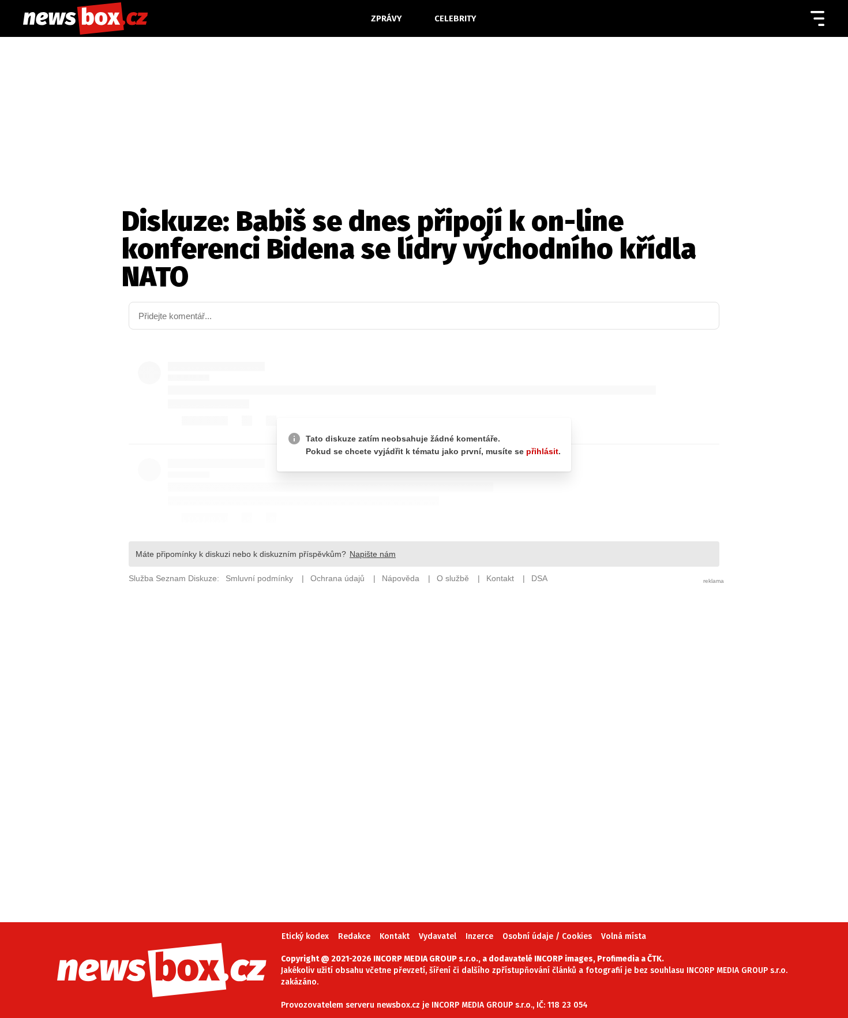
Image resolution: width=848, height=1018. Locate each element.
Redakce (354, 936)
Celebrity (455, 18)
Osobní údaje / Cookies (547, 936)
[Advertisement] (424, 736)
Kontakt (395, 936)
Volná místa (623, 936)
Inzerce (479, 936)
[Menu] (817, 18)
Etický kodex (305, 936)
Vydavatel (437, 936)
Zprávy (386, 18)
